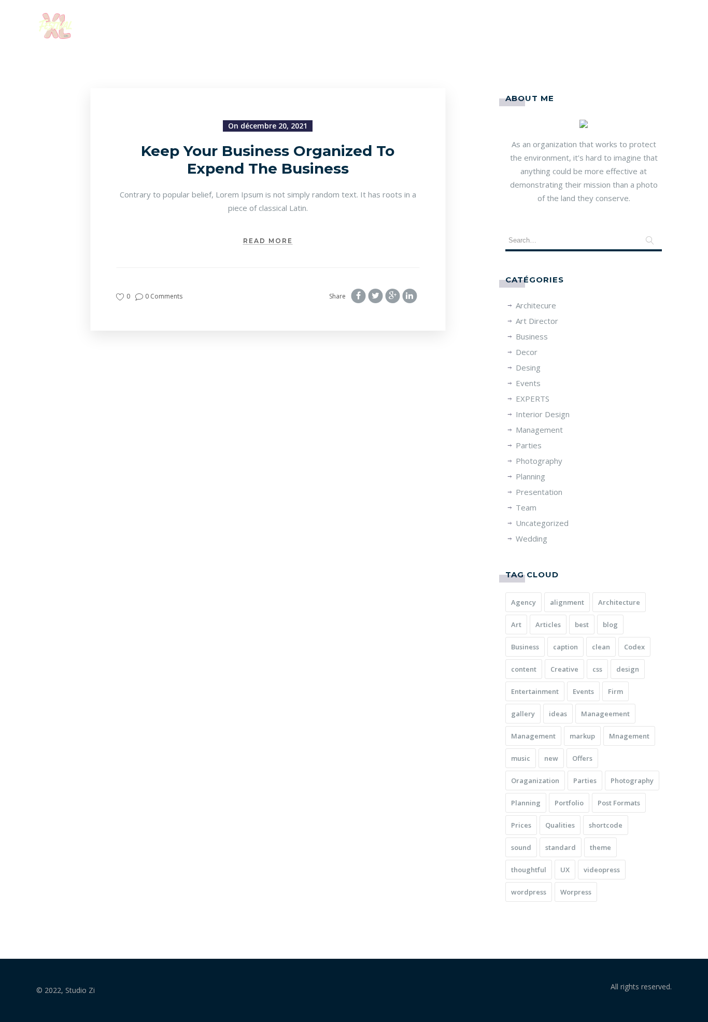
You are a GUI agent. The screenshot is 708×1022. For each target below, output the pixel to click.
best (582, 624)
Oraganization (535, 780)
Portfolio (569, 802)
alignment (567, 602)
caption (565, 646)
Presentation (539, 492)
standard (560, 847)
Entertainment (535, 691)
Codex (634, 646)
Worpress (575, 892)
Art (516, 624)
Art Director (537, 321)
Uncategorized (542, 523)
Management (539, 429)
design (627, 669)
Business (532, 336)
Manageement (605, 713)
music (520, 758)
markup (582, 736)
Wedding (531, 538)
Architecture (619, 602)
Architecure (536, 305)
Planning (530, 476)
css (597, 669)
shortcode (605, 825)
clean (601, 646)
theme (600, 847)
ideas (558, 713)
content (523, 669)
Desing (528, 367)
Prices (521, 825)
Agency (523, 602)
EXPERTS (532, 398)
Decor (526, 352)
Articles (548, 624)
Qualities (560, 825)
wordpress (528, 892)
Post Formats (619, 802)
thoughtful (528, 869)
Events (528, 383)
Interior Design (543, 414)
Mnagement (629, 736)
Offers (582, 758)
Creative (564, 669)
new (551, 758)
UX (565, 869)
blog (610, 624)
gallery (523, 713)
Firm (615, 691)
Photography (539, 461)
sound (521, 847)
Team (526, 507)
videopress (602, 869)
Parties (529, 445)
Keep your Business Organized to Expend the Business (267, 159)
